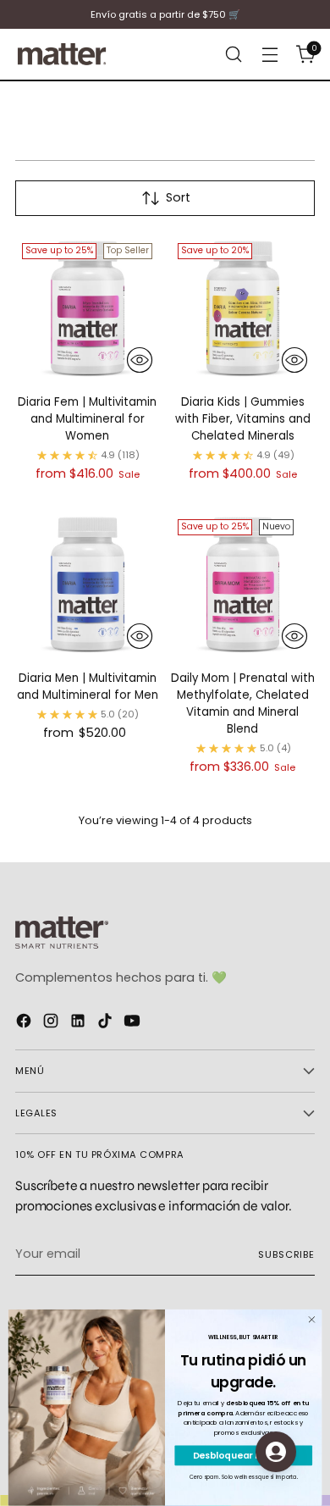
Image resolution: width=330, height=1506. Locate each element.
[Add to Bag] (139, 360)
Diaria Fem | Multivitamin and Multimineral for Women (87, 419)
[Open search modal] (233, 54)
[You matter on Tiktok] (106, 1023)
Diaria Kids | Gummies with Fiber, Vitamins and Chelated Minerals (243, 419)
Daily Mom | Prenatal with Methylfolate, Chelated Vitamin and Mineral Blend (243, 703)
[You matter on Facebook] (25, 1023)
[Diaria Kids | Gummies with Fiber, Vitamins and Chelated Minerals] (243, 308)
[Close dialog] (312, 1320)
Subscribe (286, 1254)
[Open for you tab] (276, 1451)
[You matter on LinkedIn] (79, 1023)
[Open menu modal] (269, 54)
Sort (178, 197)
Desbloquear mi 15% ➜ (243, 1455)
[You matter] (61, 54)
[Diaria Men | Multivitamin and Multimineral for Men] (87, 584)
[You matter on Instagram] (52, 1023)
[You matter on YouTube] (134, 1023)
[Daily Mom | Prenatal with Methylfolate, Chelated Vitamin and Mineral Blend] (243, 584)
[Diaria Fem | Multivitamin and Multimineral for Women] (87, 308)
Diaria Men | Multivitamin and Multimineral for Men (87, 686)
